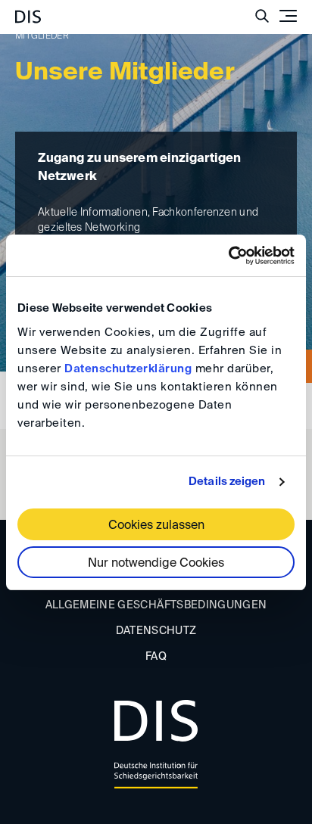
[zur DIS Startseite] (28, 10)
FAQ (156, 656)
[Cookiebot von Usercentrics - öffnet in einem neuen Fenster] (228, 256)
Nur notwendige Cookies (156, 564)
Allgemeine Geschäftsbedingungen (156, 605)
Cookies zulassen (156, 526)
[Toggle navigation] (288, 16)
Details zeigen (227, 481)
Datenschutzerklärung (128, 369)
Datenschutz (156, 631)
